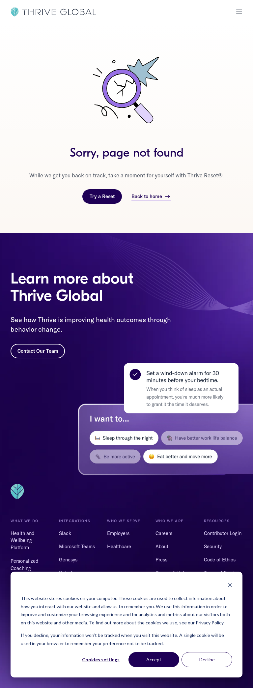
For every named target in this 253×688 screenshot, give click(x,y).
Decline (207, 659)
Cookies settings (101, 659)
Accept (153, 659)
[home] (53, 12)
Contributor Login (222, 533)
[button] (236, 12)
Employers (118, 533)
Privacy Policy (210, 622)
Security (213, 546)
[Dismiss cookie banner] (230, 586)
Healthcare (119, 546)
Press (161, 559)
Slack (65, 533)
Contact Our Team (37, 351)
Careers (163, 533)
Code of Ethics (220, 559)
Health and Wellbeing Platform (22, 540)
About (161, 546)
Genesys (68, 559)
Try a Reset (102, 196)
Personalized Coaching (24, 564)
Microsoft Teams (77, 546)
